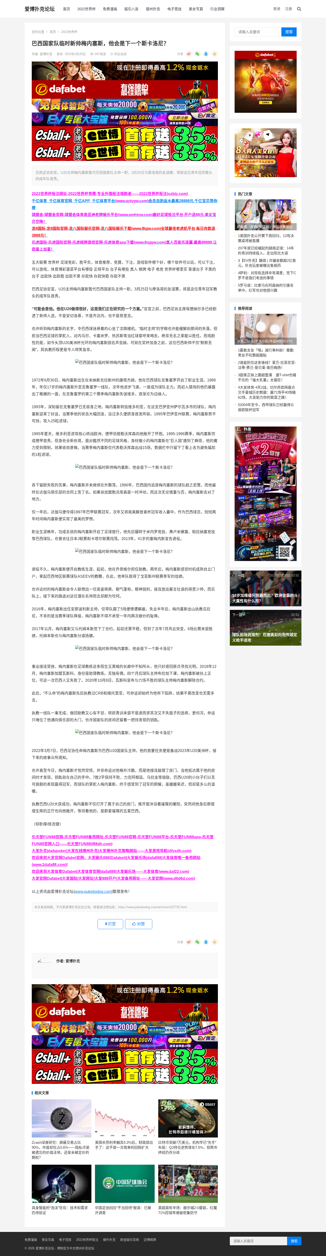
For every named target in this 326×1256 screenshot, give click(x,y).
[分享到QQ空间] (214, 54)
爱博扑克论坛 (40, 9)
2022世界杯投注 (87, 1239)
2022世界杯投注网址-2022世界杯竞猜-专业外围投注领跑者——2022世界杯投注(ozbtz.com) (110, 194)
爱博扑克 (46, 54)
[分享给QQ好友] (206, 54)
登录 (276, 9)
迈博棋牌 (150, 1239)
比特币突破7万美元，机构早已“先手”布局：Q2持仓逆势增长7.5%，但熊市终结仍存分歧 (187, 1147)
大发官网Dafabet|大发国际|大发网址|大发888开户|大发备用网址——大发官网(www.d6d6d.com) (113, 878)
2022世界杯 (86, 9)
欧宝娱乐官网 (129, 1239)
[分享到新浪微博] (188, 54)
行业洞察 (217, 9)
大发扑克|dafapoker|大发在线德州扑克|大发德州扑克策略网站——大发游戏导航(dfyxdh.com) (111, 851)
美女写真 (196, 9)
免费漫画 (110, 9)
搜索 (289, 32)
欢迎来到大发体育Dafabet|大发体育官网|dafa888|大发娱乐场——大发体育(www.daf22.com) (110, 872)
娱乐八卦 (131, 9)
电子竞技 (174, 9)
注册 (288, 9)
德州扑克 (153, 9)
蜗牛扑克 (109, 1239)
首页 (66, 9)
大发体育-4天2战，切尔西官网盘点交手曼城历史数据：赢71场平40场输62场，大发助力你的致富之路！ (267, 392)
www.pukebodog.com (93, 892)
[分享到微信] (197, 54)
